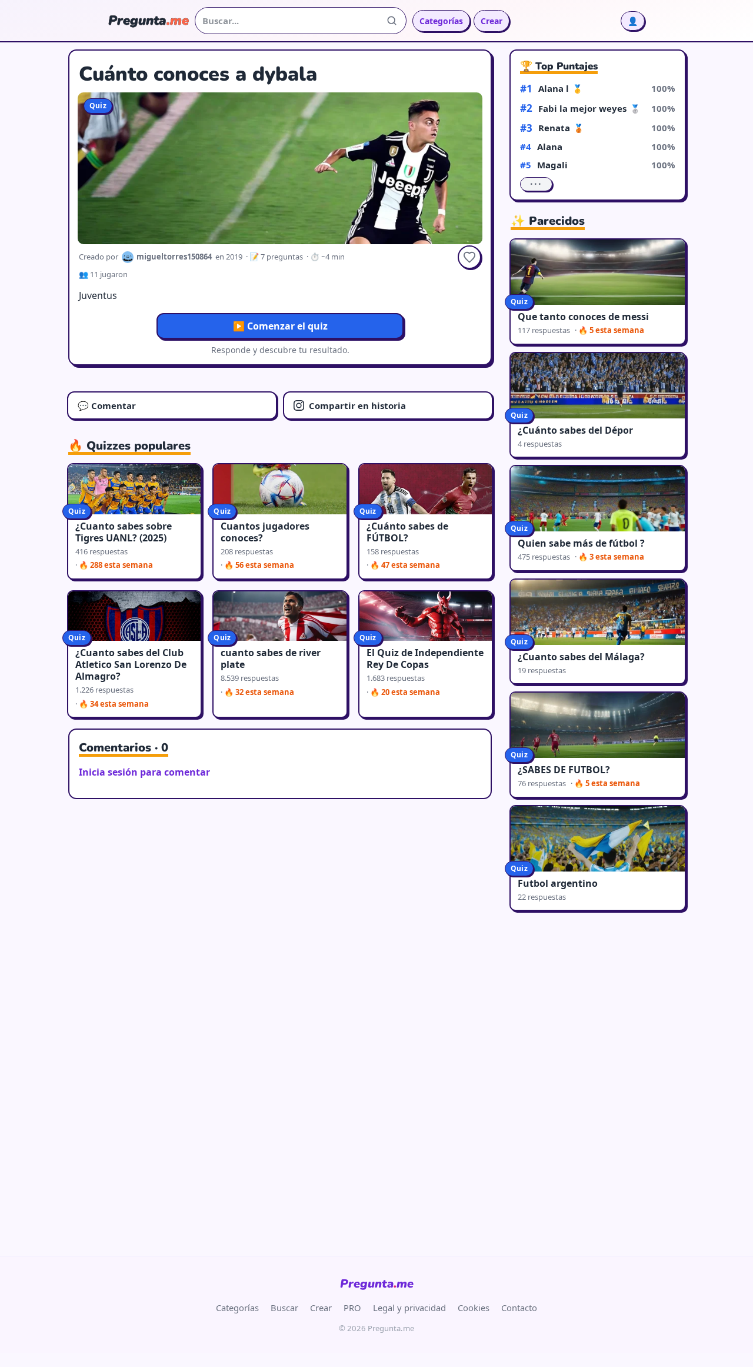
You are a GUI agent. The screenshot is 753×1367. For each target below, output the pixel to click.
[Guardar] (469, 257)
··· (536, 184)
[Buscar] (392, 20)
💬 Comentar (107, 405)
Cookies (473, 1307)
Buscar (284, 1307)
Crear (491, 20)
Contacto (519, 1307)
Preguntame (377, 1284)
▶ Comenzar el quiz (280, 326)
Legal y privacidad (409, 1307)
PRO (352, 1307)
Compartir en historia (357, 405)
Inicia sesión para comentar (144, 772)
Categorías (441, 20)
